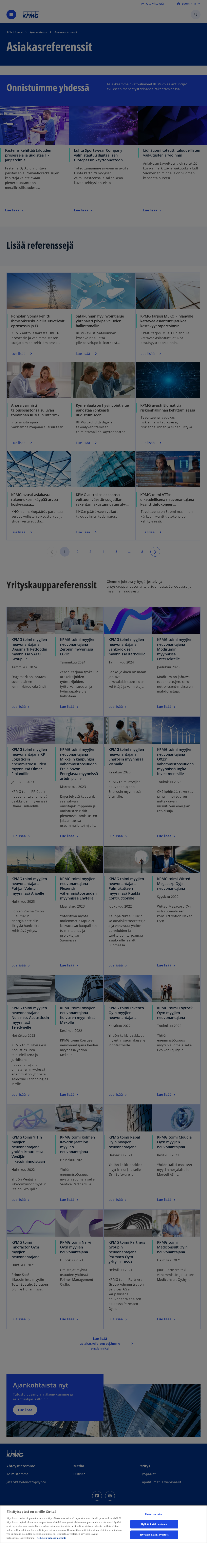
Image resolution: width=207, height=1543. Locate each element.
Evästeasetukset (154, 1514)
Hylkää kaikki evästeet (154, 1524)
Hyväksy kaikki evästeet (154, 1534)
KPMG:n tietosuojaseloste (51, 1537)
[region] (103, 1524)
